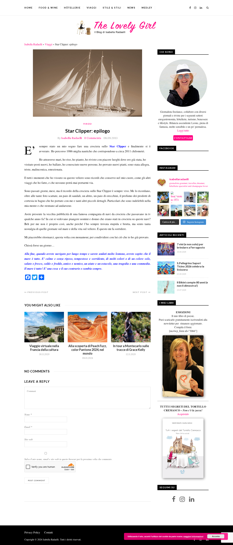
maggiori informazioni (193, 536)
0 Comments (92, 138)
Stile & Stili (112, 7)
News (131, 7)
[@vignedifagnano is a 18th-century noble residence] (163, 210)
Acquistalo (183, 414)
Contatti (48, 532)
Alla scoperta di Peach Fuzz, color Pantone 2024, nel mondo (87, 349)
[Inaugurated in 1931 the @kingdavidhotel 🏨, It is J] (176, 197)
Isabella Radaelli (33, 44)
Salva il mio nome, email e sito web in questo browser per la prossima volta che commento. (68, 459)
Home (28, 7)
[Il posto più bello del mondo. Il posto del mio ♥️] (163, 197)
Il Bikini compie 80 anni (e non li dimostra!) (192, 284)
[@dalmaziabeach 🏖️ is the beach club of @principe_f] (189, 210)
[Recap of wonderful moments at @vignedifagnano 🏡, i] (203, 197)
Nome (28, 414)
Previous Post (38, 292)
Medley (147, 7)
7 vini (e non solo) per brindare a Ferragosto (191, 246)
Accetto (216, 536)
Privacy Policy (32, 532)
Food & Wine (48, 7)
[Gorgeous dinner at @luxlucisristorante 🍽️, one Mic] (176, 210)
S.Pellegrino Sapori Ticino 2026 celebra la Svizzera (190, 266)
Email (28, 427)
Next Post (140, 292)
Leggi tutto (183, 130)
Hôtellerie (72, 7)
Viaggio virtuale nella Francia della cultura (44, 348)
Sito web (28, 439)
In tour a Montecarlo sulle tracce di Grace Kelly (131, 348)
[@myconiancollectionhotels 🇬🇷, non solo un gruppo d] (189, 197)
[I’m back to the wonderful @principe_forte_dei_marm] (203, 210)
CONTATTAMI (183, 138)
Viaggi (92, 7)
